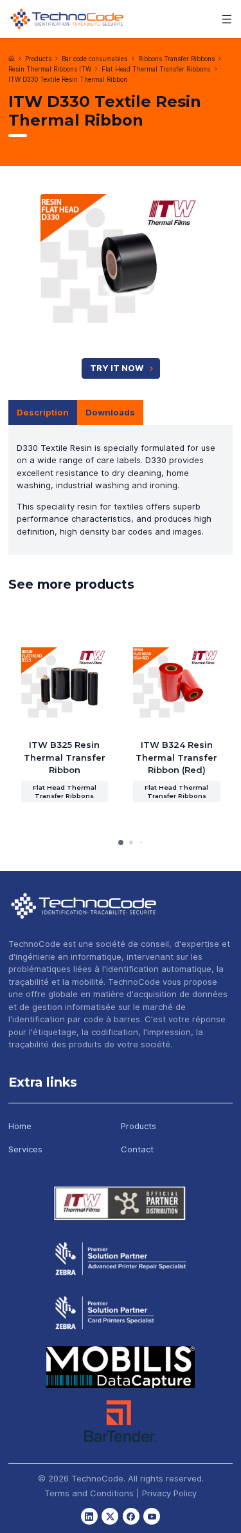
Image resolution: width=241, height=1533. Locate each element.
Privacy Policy (169, 1493)
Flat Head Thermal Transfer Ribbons (156, 69)
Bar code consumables (94, 58)
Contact (137, 1149)
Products (38, 58)
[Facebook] (131, 1516)
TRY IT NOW (116, 368)
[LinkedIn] (89, 1516)
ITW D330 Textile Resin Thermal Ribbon (67, 79)
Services (25, 1149)
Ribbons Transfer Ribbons (176, 58)
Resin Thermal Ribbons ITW (49, 69)
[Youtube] (151, 1516)
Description (43, 412)
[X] (110, 1516)
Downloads (110, 412)
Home (19, 1126)
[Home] (11, 58)
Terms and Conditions (89, 1493)
